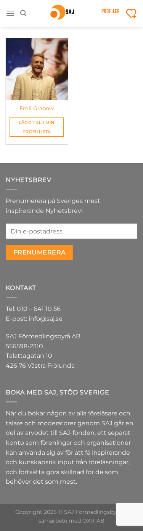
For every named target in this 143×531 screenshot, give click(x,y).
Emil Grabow (36, 108)
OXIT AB (93, 520)
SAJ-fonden (77, 432)
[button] (10, 13)
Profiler (110, 11)
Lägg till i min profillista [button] (37, 127)
